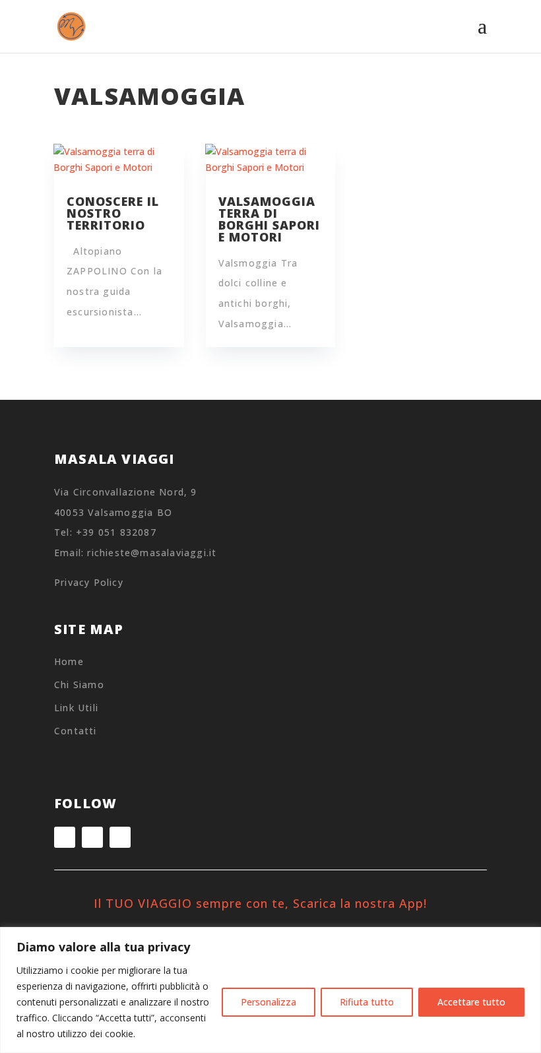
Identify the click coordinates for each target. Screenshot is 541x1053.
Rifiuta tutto (367, 1002)
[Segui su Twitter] (120, 837)
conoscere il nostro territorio (113, 213)
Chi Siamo (79, 684)
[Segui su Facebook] (92, 837)
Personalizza (268, 1002)
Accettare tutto (471, 1002)
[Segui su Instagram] (64, 837)
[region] (270, 990)
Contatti (75, 730)
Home (69, 661)
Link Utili (76, 707)
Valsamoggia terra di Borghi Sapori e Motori (269, 219)
